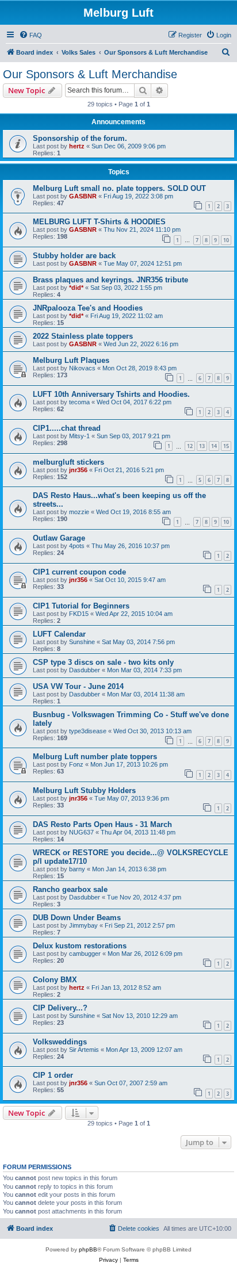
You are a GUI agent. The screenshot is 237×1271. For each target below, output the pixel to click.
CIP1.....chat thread (67, 428)
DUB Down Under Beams (77, 917)
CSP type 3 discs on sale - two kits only (103, 662)
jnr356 (78, 469)
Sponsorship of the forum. (80, 138)
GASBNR (83, 196)
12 (190, 446)
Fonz (76, 764)
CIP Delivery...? (60, 1008)
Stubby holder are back (74, 255)
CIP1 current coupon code (79, 572)
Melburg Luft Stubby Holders (84, 790)
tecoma (79, 402)
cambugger (85, 953)
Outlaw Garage (59, 538)
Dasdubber (84, 670)
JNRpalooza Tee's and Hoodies (88, 308)
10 (226, 240)
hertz (77, 146)
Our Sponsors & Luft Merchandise (90, 74)
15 (226, 446)
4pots (77, 545)
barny (77, 869)
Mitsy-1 (79, 435)
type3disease (87, 731)
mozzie (79, 511)
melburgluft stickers (68, 462)
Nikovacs (82, 368)
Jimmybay (83, 925)
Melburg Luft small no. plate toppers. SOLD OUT (119, 188)
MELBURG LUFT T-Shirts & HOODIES (99, 221)
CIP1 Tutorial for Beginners (81, 606)
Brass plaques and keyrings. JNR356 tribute (110, 279)
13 (202, 446)
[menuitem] (30, 35)
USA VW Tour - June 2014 (78, 686)
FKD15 (79, 613)
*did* (76, 287)
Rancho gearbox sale (70, 889)
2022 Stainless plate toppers (83, 336)
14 (214, 446)
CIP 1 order (53, 1075)
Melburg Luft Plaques (71, 360)
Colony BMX (55, 979)
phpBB (88, 1249)
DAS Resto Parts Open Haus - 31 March (102, 824)
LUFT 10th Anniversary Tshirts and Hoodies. (111, 394)
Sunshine (82, 641)
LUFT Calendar (59, 634)
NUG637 (81, 832)
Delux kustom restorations (80, 945)
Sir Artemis (84, 1049)
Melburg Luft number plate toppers (95, 756)
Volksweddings (60, 1042)
